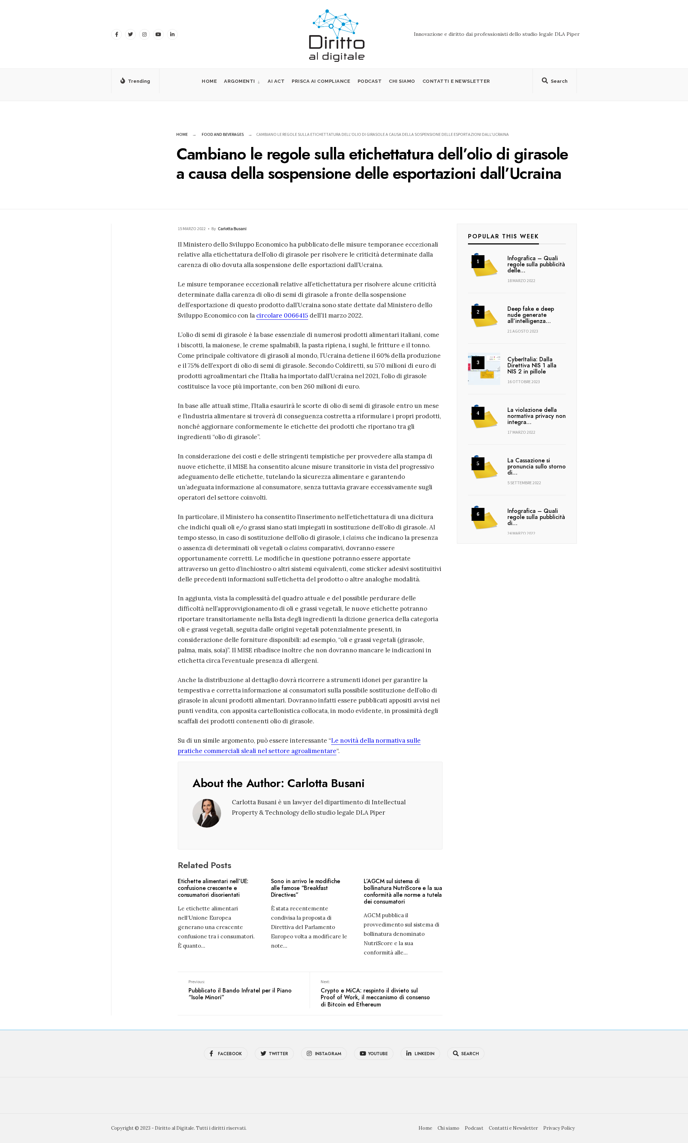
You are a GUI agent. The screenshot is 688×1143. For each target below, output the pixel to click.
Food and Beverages (223, 134)
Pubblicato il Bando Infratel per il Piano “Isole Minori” (240, 990)
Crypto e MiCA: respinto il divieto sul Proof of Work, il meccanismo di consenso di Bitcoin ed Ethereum (375, 994)
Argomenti (239, 81)
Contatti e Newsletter (456, 81)
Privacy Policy (559, 1128)
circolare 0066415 (282, 315)
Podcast (370, 81)
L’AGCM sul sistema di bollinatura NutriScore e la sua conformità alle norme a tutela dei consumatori (403, 891)
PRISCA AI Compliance (321, 81)
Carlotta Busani (232, 228)
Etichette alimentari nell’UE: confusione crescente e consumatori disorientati (213, 888)
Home (209, 81)
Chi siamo (402, 81)
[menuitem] (242, 81)
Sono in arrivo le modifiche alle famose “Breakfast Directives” (305, 888)
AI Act (276, 81)
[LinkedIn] (172, 34)
